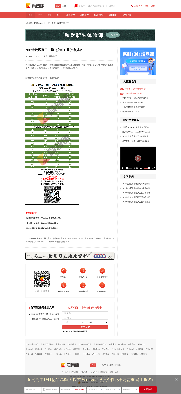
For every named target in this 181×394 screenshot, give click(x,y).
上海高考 (84, 15)
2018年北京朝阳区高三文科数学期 (136, 202)
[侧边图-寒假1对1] (138, 61)
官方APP (112, 6)
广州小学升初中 (117, 349)
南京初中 (122, 344)
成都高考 (124, 354)
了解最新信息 (83, 291)
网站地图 (84, 372)
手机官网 (82, 6)
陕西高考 (39, 354)
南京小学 (112, 344)
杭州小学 (86, 354)
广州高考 (140, 349)
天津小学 (86, 349)
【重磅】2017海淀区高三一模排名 (45, 319)
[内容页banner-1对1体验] (90, 35)
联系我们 (74, 372)
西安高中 (48, 354)
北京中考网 (60, 344)
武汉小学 (58, 349)
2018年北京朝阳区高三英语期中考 (136, 193)
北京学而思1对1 (39, 23)
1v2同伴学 (98, 15)
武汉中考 (67, 349)
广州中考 (130, 349)
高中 (59, 15)
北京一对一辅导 (32, 344)
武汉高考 (77, 349)
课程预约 (113, 15)
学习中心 (127, 15)
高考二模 (61, 23)
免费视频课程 (63, 291)
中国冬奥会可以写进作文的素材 (135, 98)
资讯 (58, 6)
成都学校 (134, 354)
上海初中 (67, 354)
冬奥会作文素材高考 (130, 112)
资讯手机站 (114, 372)
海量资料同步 (102, 277)
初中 (49, 15)
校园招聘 (103, 372)
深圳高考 (48, 349)
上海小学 (58, 354)
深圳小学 (141, 344)
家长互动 (83, 277)
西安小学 (149, 349)
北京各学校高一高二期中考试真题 (136, 132)
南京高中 (131, 344)
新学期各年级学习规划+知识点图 (135, 141)
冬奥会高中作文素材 (133, 94)
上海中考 (70, 15)
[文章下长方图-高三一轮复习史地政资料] (70, 254)
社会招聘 (94, 372)
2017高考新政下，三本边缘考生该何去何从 (44, 218)
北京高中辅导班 (100, 344)
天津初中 (96, 349)
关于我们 (65, 372)
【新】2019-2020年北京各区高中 (135, 127)
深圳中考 (29, 349)
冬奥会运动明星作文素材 (135, 89)
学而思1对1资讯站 (41, 5)
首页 (30, 15)
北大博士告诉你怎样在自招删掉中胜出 (42, 223)
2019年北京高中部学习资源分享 (135, 136)
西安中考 (29, 354)
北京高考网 (71, 344)
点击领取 (85, 327)
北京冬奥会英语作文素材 (132, 103)
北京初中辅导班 (85, 344)
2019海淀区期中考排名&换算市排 (136, 184)
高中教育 (52, 23)
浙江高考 (105, 354)
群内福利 (63, 277)
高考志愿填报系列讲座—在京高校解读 (42, 228)
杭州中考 (96, 354)
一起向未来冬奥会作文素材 (133, 107)
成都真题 (143, 354)
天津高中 (105, 349)
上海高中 (77, 354)
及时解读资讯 (102, 291)
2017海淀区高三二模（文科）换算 (45, 314)
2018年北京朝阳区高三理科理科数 (136, 197)
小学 (40, 15)
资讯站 (75, 365)
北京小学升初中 (47, 344)
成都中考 (115, 354)
